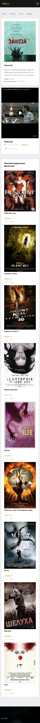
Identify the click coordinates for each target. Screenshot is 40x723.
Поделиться (12, 148)
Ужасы (6, 222)
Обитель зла (10, 213)
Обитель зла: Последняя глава (18, 510)
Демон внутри (10, 390)
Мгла (6, 571)
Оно (6, 685)
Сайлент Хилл (10, 274)
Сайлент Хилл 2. (11, 331)
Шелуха (7, 631)
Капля (7, 450)
